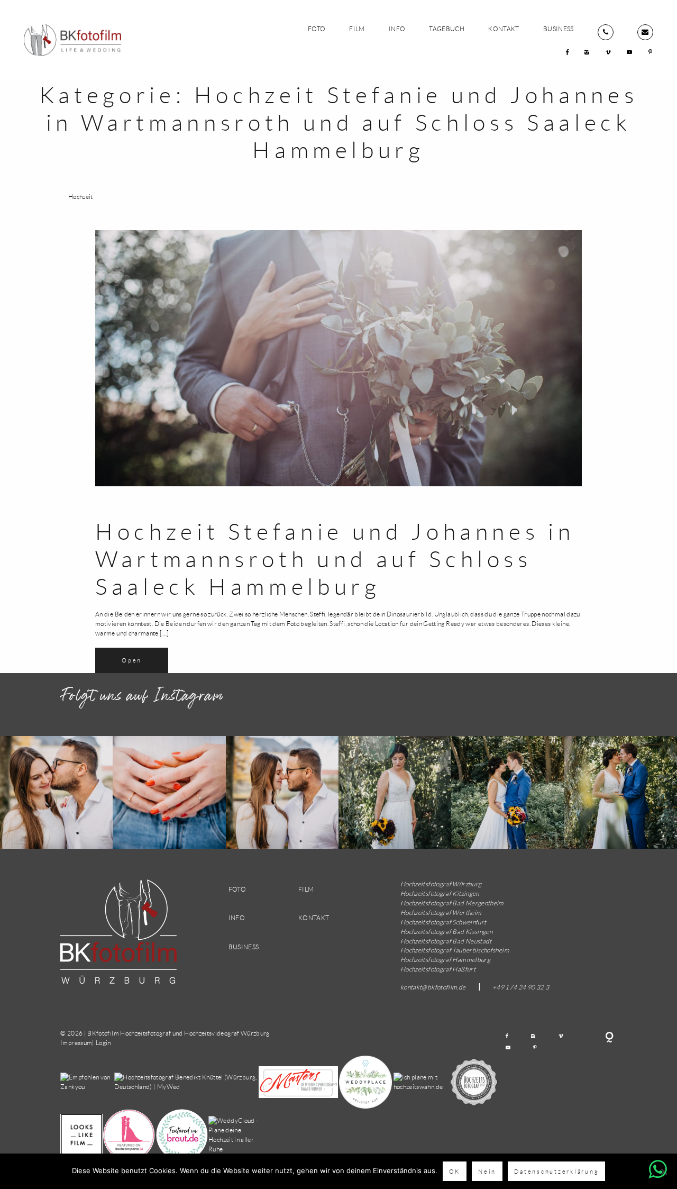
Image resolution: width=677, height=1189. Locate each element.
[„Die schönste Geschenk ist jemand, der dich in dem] (56, 792)
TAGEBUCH (446, 29)
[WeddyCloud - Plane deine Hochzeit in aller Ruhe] (234, 1134)
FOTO (316, 29)
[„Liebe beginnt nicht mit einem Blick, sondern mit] (394, 792)
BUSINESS (558, 29)
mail (645, 32)
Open (132, 660)
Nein (487, 1171)
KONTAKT (503, 29)
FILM (356, 29)
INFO (397, 29)
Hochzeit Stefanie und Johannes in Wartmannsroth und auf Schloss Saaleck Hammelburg (334, 559)
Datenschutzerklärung (556, 1171)
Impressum (76, 1043)
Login (103, 1043)
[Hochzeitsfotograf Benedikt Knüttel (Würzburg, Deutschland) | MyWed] (186, 1081)
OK (455, 1171)
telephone (606, 32)
